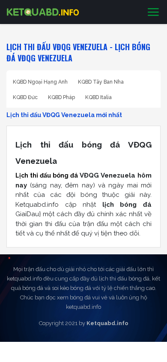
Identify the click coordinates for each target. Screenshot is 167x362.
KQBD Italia (98, 97)
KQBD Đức (25, 97)
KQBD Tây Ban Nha (101, 82)
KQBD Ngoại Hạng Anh (40, 82)
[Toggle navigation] (153, 12)
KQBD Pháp (61, 97)
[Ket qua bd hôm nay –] (42, 12)
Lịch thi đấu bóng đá (46, 175)
